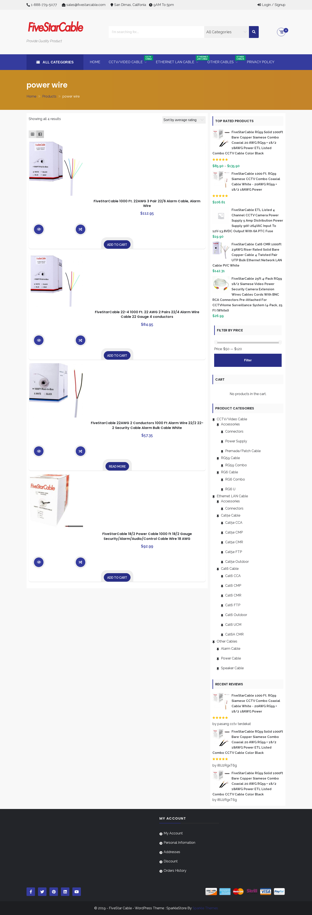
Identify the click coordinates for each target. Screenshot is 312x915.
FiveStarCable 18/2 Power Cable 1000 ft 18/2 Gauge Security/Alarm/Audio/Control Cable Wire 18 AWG (147, 536)
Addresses (172, 852)
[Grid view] (32, 134)
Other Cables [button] (225, 60)
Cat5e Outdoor (237, 562)
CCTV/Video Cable (232, 419)
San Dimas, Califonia (130, 5)
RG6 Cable (229, 472)
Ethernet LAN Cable (232, 496)
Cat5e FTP (233, 552)
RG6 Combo (235, 479)
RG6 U (230, 489)
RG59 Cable (230, 458)
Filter (248, 360)
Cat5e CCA (233, 523)
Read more (117, 466)
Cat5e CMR (234, 542)
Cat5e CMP (234, 532)
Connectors (234, 431)
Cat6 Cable (230, 569)
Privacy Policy (260, 62)
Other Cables (227, 641)
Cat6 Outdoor (236, 615)
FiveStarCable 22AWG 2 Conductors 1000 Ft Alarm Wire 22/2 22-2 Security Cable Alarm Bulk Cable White (147, 425)
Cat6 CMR (233, 595)
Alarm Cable (230, 649)
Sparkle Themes (205, 908)
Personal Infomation (179, 843)
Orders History (175, 871)
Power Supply (236, 441)
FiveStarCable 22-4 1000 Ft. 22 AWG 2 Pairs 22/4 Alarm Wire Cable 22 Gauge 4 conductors (147, 314)
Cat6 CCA (233, 576)
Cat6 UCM (233, 625)
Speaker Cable (232, 668)
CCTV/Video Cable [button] (130, 60)
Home (95, 62)
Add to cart (117, 244)
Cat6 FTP (232, 605)
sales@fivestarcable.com (85, 5)
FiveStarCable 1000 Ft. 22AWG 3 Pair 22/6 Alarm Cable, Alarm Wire (147, 203)
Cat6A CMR (234, 634)
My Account (173, 833)
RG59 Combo (236, 465)
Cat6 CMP (233, 586)
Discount (171, 861)
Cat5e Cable (230, 515)
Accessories (230, 424)
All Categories (58, 62)
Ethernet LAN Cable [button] (179, 60)
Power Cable (231, 658)
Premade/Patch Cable (243, 451)
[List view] (40, 134)
